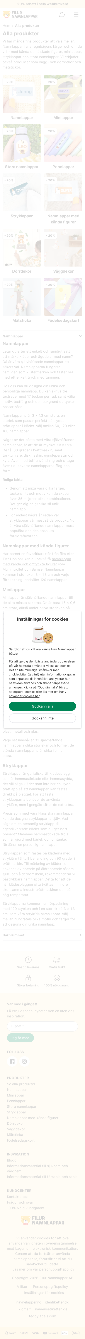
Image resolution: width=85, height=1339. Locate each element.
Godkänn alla (42, 706)
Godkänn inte (43, 718)
